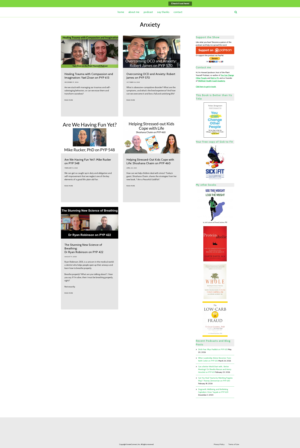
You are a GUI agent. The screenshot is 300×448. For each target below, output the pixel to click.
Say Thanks (163, 12)
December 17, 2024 (71, 82)
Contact (178, 12)
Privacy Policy (219, 444)
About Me (133, 12)
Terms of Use (233, 444)
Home (121, 12)
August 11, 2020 (71, 256)
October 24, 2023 (133, 82)
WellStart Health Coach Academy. (211, 81)
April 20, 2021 (132, 168)
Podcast (148, 12)
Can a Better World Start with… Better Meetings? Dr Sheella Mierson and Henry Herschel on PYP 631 (214, 369)
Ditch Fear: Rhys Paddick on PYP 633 (213, 349)
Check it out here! (180, 3)
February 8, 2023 (71, 168)
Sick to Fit (215, 78)
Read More (68, 100)
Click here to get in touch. (206, 87)
